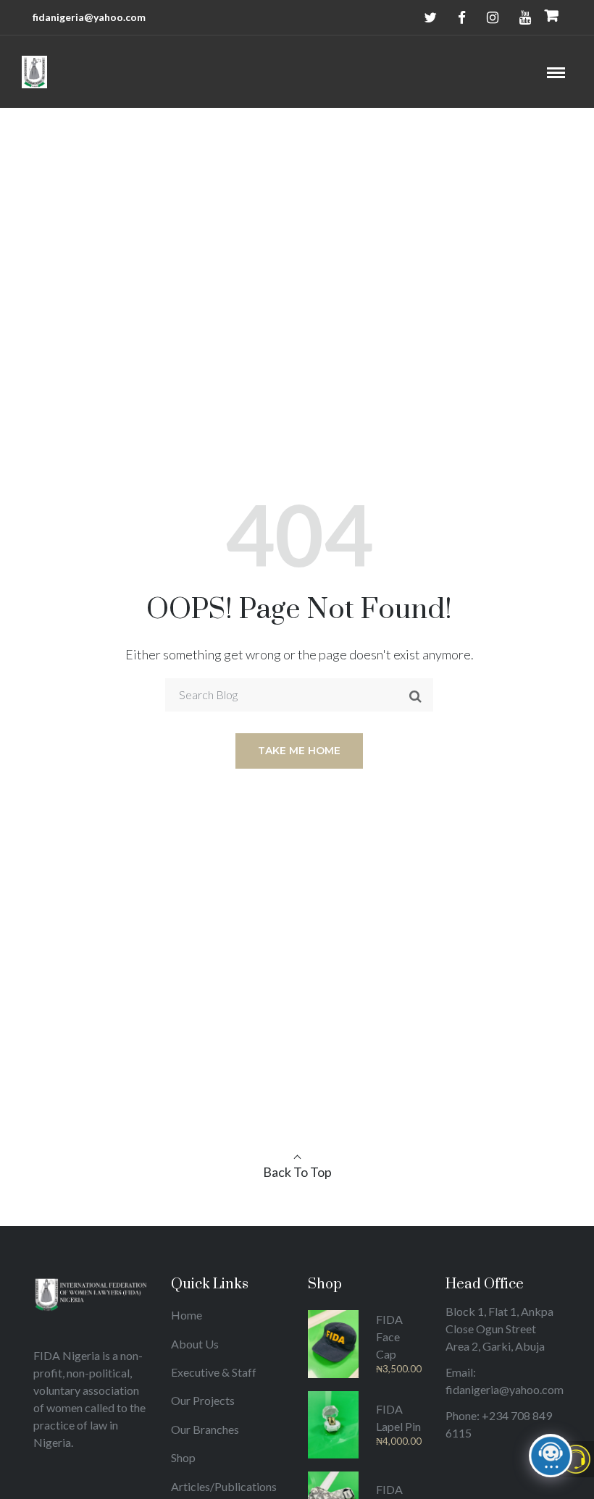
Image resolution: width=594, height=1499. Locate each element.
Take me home (299, 750)
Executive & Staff (213, 1372)
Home (186, 1315)
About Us (195, 1344)
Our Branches (205, 1429)
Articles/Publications (224, 1486)
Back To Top (297, 1172)
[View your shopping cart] (552, 17)
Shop (183, 1457)
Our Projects (203, 1400)
